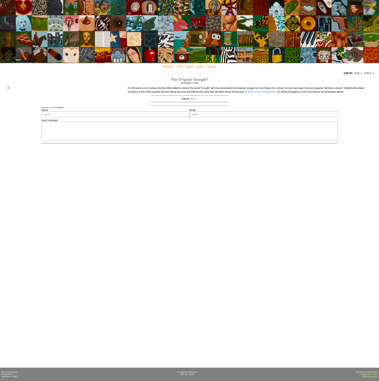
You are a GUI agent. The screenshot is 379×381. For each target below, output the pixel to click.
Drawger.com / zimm (368, 374)
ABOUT (200, 66)
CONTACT (212, 66)
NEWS (189, 66)
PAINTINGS (168, 66)
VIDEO (180, 66)
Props (193, 98)
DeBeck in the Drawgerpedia (260, 91)
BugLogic (373, 376)
